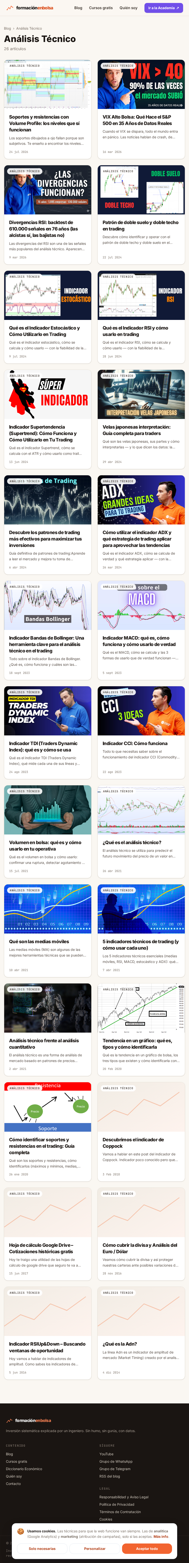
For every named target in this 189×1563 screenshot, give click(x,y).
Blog (78, 7)
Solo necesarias (42, 1548)
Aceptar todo (147, 1548)
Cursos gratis (101, 7)
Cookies (105, 1519)
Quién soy (129, 7)
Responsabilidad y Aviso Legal (123, 1497)
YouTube (106, 1454)
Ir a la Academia (163, 8)
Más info (161, 1536)
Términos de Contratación (120, 1512)
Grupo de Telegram (114, 1469)
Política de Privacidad (116, 1504)
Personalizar (95, 1548)
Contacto (13, 1483)
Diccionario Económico (24, 1469)
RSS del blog (109, 1476)
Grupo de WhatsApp (116, 1461)
